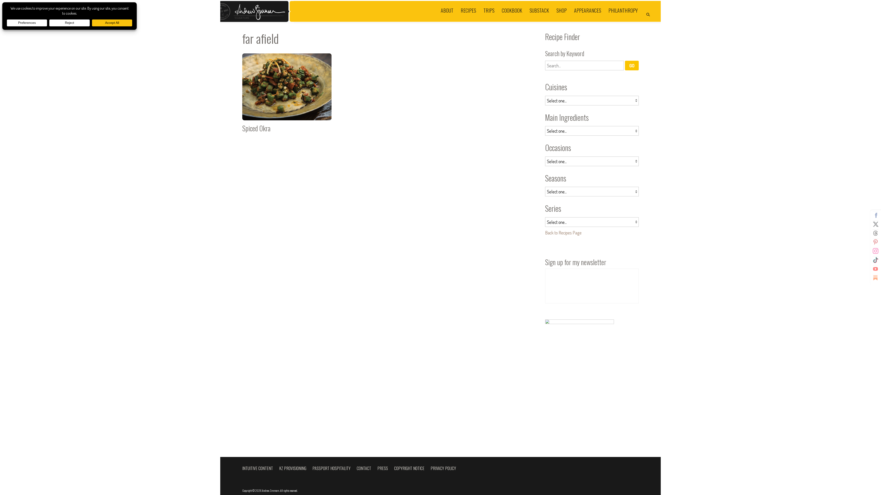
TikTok (875, 260)
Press (382, 468)
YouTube (875, 269)
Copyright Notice (409, 468)
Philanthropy (623, 10)
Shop (561, 10)
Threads (875, 233)
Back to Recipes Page (563, 233)
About (447, 10)
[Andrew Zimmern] (330, 11)
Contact (364, 468)
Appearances (587, 10)
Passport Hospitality (331, 468)
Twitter (875, 224)
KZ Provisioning (292, 468)
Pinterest (875, 242)
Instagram (875, 251)
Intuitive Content (257, 468)
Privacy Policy (443, 468)
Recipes (468, 10)
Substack (539, 10)
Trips (488, 10)
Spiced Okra (287, 94)
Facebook (875, 215)
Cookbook (512, 10)
